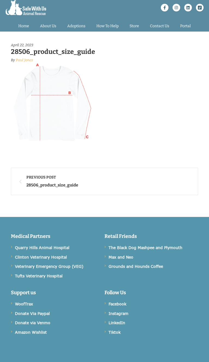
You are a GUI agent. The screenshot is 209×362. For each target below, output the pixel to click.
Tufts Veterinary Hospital (39, 276)
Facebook (117, 304)
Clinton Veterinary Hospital (41, 257)
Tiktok (115, 332)
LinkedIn (117, 322)
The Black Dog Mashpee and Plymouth (145, 247)
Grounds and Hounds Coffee (136, 266)
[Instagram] (176, 7)
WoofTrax (24, 304)
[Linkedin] (188, 7)
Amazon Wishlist (31, 332)
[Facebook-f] (164, 7)
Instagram (118, 313)
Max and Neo (121, 257)
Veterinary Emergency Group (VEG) (49, 266)
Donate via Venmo (32, 322)
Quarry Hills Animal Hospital (42, 247)
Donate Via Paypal (32, 313)
